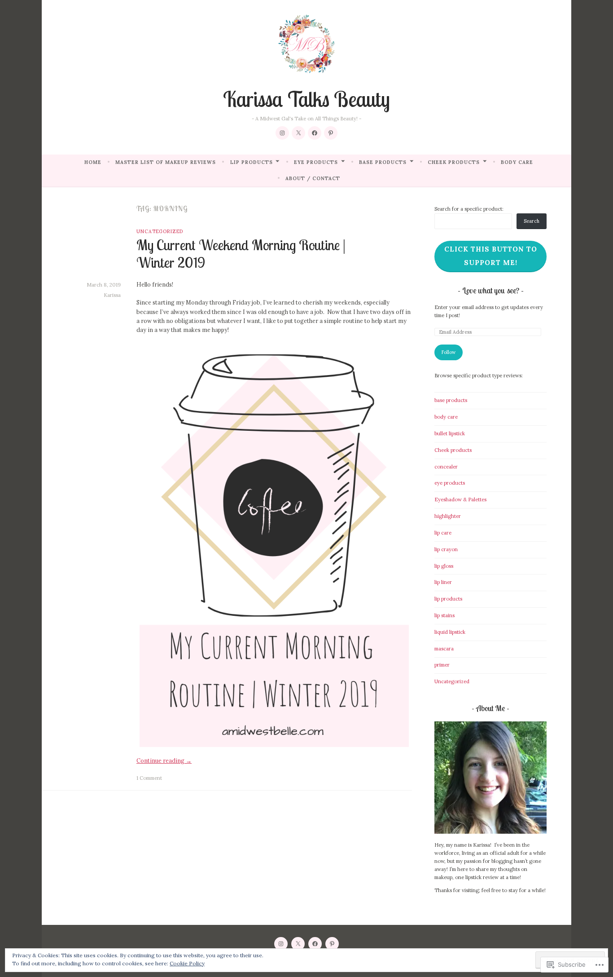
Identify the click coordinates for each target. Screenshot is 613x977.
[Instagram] (282, 133)
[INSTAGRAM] (281, 944)
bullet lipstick (449, 433)
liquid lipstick (449, 632)
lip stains (444, 615)
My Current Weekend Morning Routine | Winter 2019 (241, 253)
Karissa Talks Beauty (306, 99)
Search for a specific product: (469, 209)
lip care (442, 533)
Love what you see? (491, 290)
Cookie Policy (187, 963)
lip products (251, 162)
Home (92, 162)
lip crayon (446, 549)
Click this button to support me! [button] (490, 256)
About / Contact (312, 178)
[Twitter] (298, 133)
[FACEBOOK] (315, 944)
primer (442, 665)
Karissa (112, 295)
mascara (444, 648)
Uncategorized (159, 231)
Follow (448, 352)
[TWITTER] (298, 944)
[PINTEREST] (332, 944)
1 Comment (149, 778)
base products (383, 162)
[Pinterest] (331, 133)
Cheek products (454, 162)
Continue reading (164, 760)
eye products (316, 162)
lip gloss (443, 566)
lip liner (443, 582)
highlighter (447, 516)
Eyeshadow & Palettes (460, 499)
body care (517, 162)
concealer (446, 467)
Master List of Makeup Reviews (165, 162)
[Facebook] (314, 133)
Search (531, 221)
